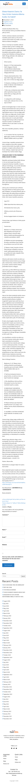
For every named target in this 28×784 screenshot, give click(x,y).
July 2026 (6, 603)
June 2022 (6, 701)
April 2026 (6, 611)
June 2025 (6, 635)
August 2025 (7, 630)
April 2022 (6, 706)
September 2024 (8, 657)
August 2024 (7, 660)
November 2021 (8, 718)
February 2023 (7, 682)
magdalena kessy (8, 21)
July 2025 (6, 633)
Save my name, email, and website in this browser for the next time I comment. (12, 558)
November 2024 (8, 652)
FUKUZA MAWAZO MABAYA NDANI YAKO (14, 592)
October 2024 (7, 655)
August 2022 (7, 696)
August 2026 (7, 601)
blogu (4, 761)
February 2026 (7, 616)
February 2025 (7, 645)
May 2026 (6, 608)
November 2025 (8, 623)
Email (4, 537)
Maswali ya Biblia (8, 23)
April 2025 (6, 640)
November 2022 (8, 689)
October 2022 (7, 691)
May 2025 (6, 638)
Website (4, 544)
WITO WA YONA (8, 587)
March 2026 (7, 613)
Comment (5, 515)
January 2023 (7, 684)
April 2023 (6, 677)
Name (4, 529)
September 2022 (8, 694)
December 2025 (8, 620)
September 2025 (8, 628)
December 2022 (8, 687)
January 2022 (7, 714)
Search (4, 573)
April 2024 (6, 669)
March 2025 (7, 642)
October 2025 (7, 625)
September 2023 (8, 674)
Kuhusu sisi (6, 763)
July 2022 (6, 699)
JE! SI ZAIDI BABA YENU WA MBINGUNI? (14, 585)
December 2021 (8, 716)
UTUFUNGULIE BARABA (10, 590)
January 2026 (7, 618)
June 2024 (6, 665)
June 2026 (6, 606)
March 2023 (7, 679)
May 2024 (6, 667)
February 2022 (7, 711)
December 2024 (8, 650)
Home (4, 758)
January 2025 (7, 647)
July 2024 (6, 662)
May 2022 (6, 704)
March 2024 (7, 672)
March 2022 (7, 709)
